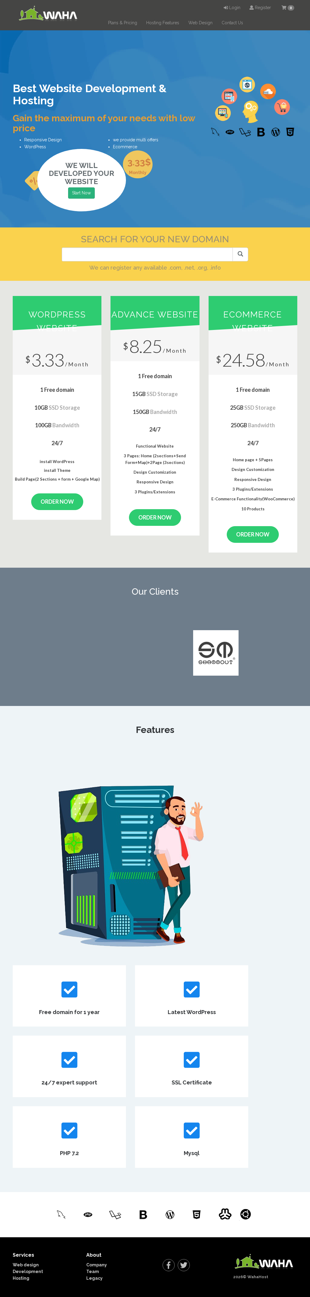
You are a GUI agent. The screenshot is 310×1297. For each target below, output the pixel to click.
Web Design (200, 22)
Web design (26, 1264)
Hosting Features (162, 22)
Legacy (94, 1278)
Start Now (81, 192)
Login (234, 7)
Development (28, 1271)
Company (96, 1264)
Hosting (21, 1278)
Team (92, 1271)
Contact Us (232, 22)
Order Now (57, 501)
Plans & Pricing (122, 22)
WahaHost (257, 1277)
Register (262, 7)
